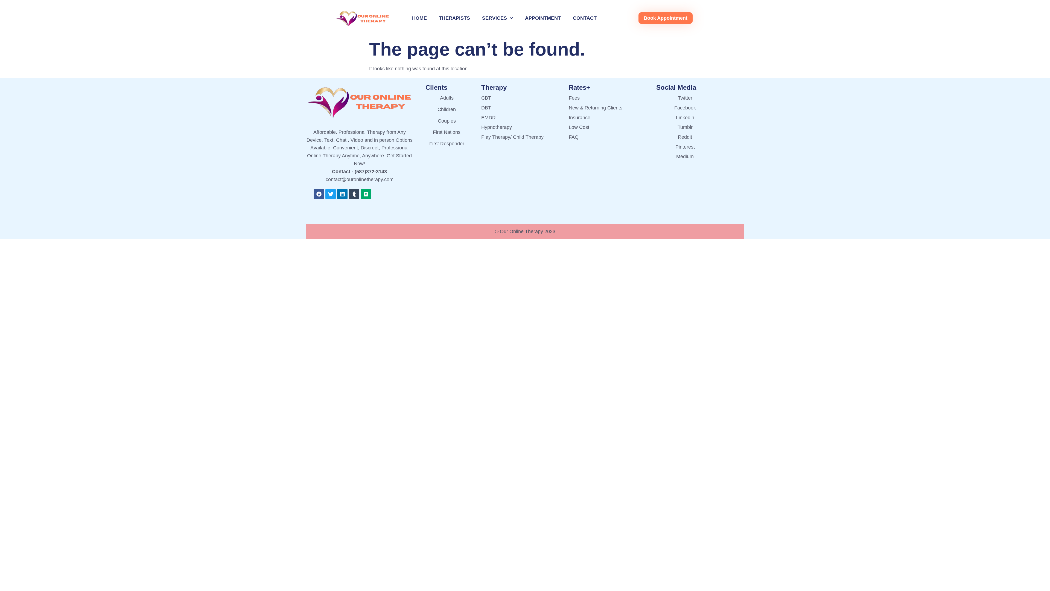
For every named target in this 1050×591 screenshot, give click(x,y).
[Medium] (366, 194)
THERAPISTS (454, 18)
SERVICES (494, 18)
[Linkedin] (342, 194)
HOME (419, 18)
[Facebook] (319, 194)
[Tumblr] (354, 194)
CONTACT (585, 18)
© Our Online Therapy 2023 (525, 231)
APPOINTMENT (543, 18)
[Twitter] (330, 194)
